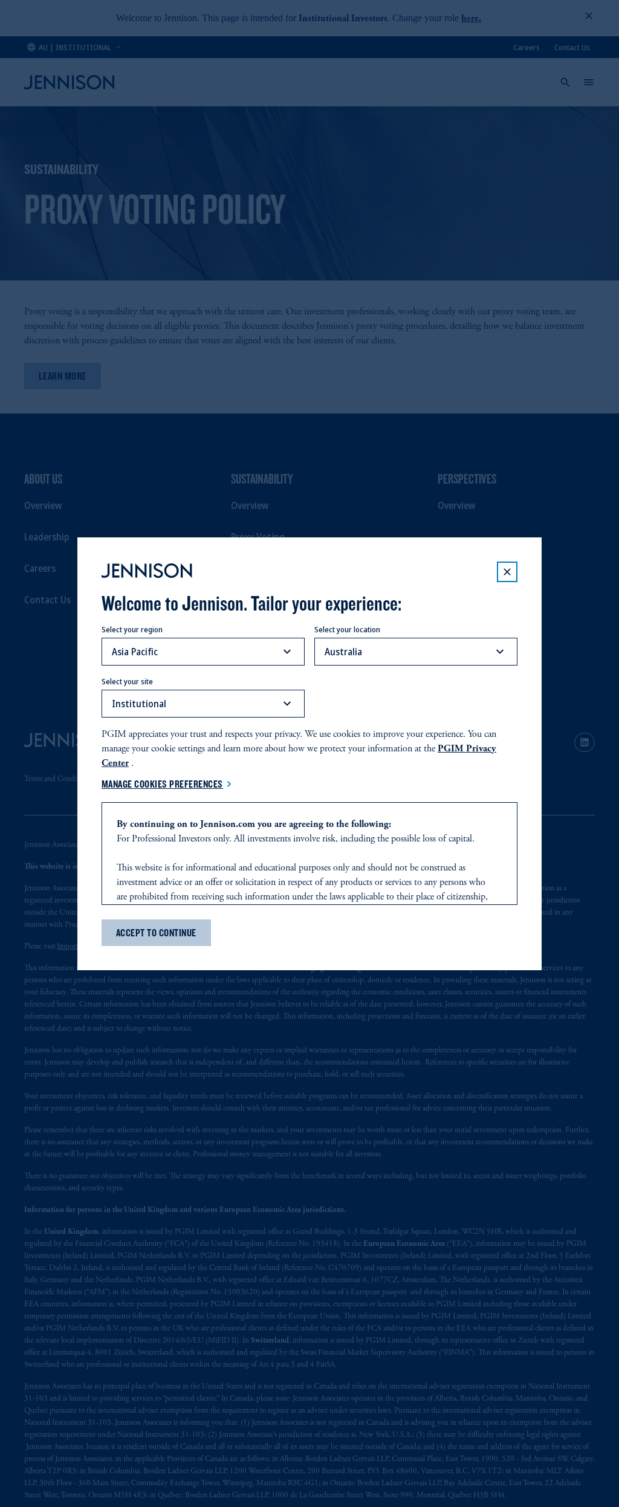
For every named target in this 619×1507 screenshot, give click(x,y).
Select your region (132, 629)
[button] (507, 572)
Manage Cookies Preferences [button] (162, 784)
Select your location (347, 629)
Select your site (127, 681)
